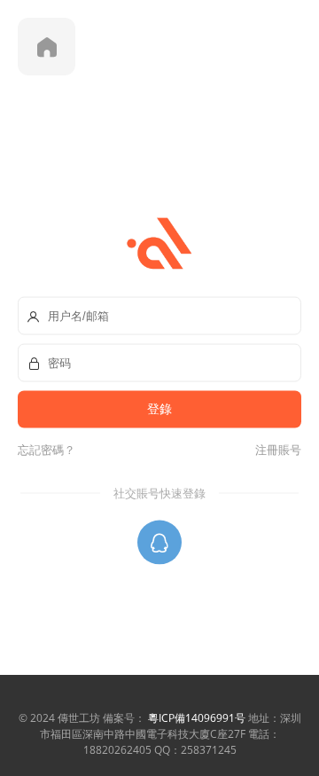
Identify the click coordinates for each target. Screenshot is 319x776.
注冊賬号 (275, 449)
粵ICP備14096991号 (196, 717)
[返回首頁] (46, 46)
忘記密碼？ (46, 449)
